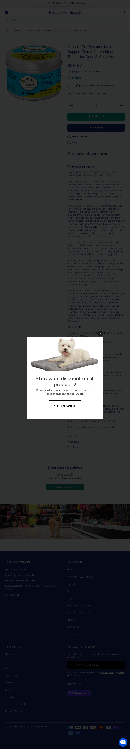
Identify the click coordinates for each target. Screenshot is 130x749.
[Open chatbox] (123, 742)
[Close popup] (100, 333)
